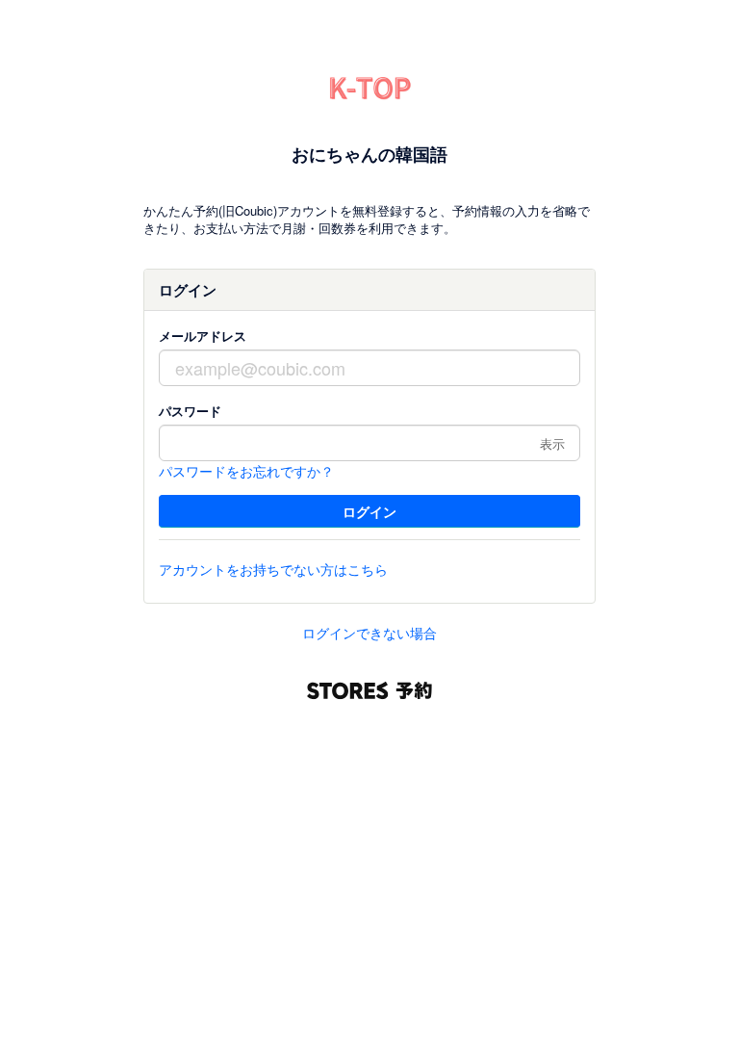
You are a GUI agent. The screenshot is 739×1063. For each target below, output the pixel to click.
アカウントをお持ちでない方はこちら (273, 569)
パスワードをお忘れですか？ (246, 470)
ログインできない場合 (369, 632)
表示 (552, 443)
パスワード (190, 411)
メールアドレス (202, 335)
